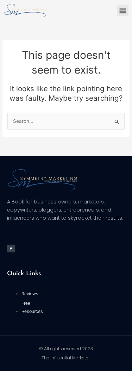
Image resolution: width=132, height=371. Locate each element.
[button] (122, 10)
